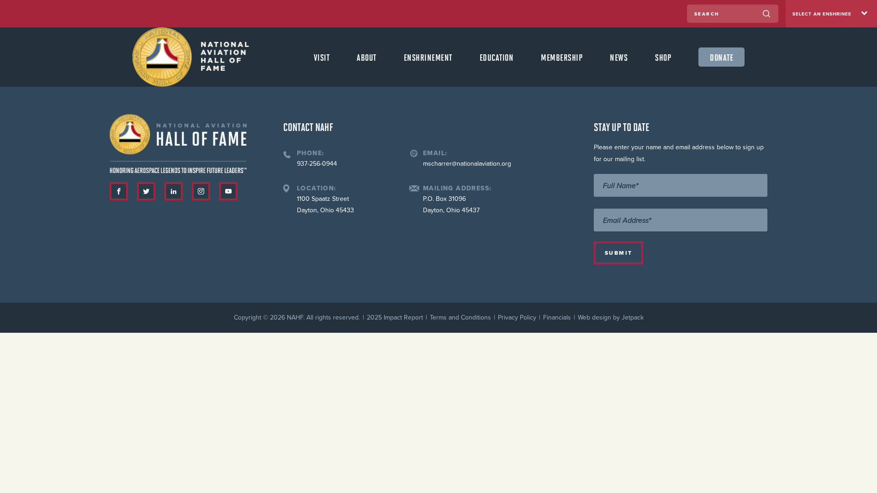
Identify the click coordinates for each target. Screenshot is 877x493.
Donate (721, 57)
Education (497, 57)
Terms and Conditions (460, 317)
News (619, 57)
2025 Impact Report (395, 317)
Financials (557, 317)
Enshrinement (428, 57)
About (366, 57)
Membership (561, 57)
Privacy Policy (517, 317)
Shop (663, 57)
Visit (322, 57)
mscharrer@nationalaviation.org (467, 163)
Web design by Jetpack (611, 317)
